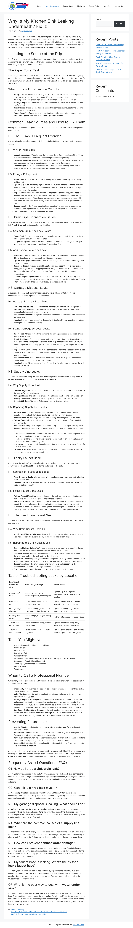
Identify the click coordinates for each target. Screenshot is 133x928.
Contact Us (119, 6)
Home (39, 6)
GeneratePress (78, 925)
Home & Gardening (52, 6)
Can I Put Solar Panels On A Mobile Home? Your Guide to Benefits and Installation (39, 912)
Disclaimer (81, 6)
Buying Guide (68, 6)
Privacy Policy (94, 6)
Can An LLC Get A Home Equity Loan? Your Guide (28, 914)
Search (98, 20)
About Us (107, 6)
